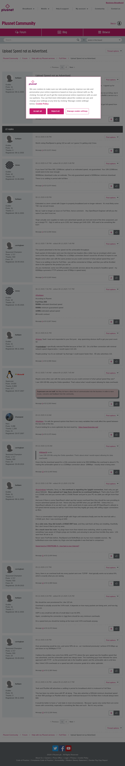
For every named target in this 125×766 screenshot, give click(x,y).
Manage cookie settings (77, 111)
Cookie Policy (42, 104)
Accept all (38, 111)
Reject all (56, 111)
